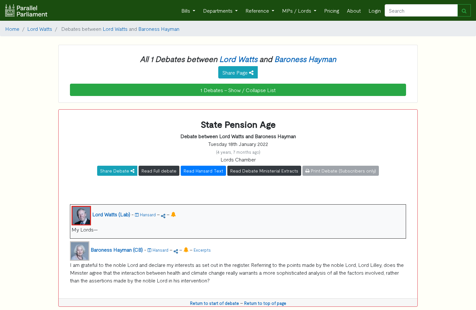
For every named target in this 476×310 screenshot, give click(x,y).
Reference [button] (257, 10)
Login (374, 10)
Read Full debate (159, 170)
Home (12, 28)
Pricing (331, 10)
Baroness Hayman (158, 28)
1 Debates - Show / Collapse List (238, 89)
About (354, 10)
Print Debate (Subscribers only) (343, 170)
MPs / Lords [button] (297, 10)
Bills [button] (186, 10)
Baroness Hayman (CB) (117, 249)
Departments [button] (218, 10)
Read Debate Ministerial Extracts (264, 170)
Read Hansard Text (203, 170)
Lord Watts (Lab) (111, 214)
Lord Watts (39, 28)
